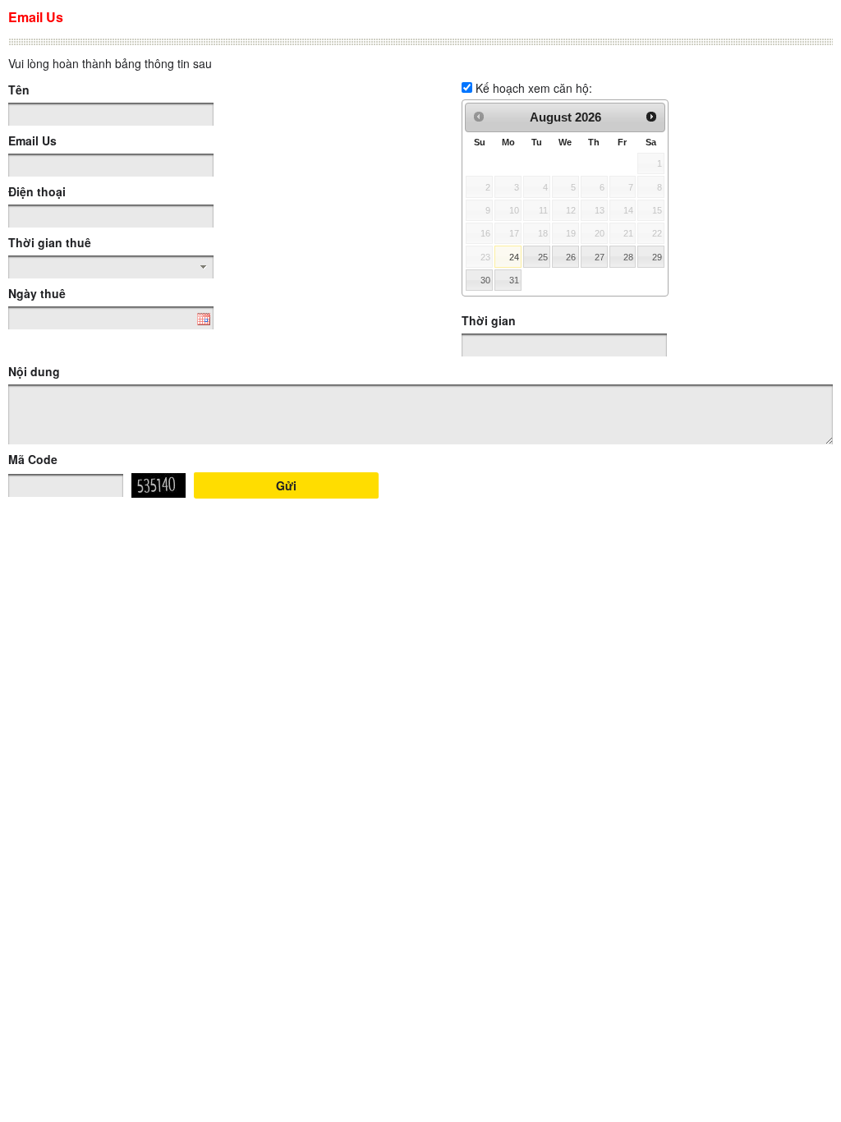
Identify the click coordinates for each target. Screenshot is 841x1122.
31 (514, 280)
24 (514, 257)
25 (543, 257)
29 (657, 257)
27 (599, 257)
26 (571, 257)
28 (628, 257)
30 (485, 280)
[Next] (652, 116)
